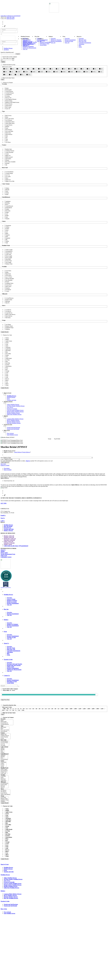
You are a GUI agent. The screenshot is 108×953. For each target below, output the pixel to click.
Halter (6, 272)
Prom (8, 398)
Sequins (7, 218)
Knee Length (8, 257)
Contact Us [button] (7, 675)
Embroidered (8, 207)
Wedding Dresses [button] (8, 594)
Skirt (6, 136)
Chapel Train (8, 253)
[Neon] (3, 751)
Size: (2, 457)
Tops (6, 139)
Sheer (6, 178)
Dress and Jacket (9, 118)
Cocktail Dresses (9, 93)
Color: (2, 459)
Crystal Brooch (9, 206)
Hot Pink (7, 363)
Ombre (7, 193)
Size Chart (3, 464)
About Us (3, 550)
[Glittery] (3, 748)
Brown (7, 378)
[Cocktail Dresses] (7, 724)
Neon (6, 191)
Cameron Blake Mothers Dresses (15, 419)
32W (86, 72)
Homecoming (8, 100)
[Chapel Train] (4, 772)
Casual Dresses (9, 91)
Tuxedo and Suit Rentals (13, 429)
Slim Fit (7, 302)
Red (6, 369)
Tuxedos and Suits (11, 400)
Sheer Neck (8, 286)
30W (79, 72)
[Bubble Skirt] (5, 734)
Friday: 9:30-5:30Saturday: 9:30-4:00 (9, 542)
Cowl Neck (8, 270)
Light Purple (8, 358)
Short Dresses (8, 134)
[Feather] (3, 765)
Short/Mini (8, 259)
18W (33, 72)
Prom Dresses (8, 104)
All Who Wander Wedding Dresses (16, 406)
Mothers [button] (6, 619)
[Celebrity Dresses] (5, 735)
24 (89, 69)
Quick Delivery (26, 452)
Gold (6, 377)
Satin (6, 236)
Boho (6, 117)
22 (83, 69)
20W (41, 72)
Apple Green (8, 341)
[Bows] (4, 758)
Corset (7, 154)
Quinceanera (8, 105)
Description (7, 468)
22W (49, 72)
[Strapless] (5, 801)
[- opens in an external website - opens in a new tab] (54, 12)
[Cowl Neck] (5, 776)
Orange (7, 371)
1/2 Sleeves (8, 309)
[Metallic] (3, 749)
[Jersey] (3, 766)
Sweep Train (8, 260)
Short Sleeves (8, 316)
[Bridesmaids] (7, 721)
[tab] (55, 396)
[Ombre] (3, 752)
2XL (29, 74)
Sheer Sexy (8, 132)
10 (46, 69)
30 (6, 72)
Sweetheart (8, 289)
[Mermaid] (4, 786)
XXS (94, 72)
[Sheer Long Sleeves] (5, 794)
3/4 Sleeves (8, 311)
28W (71, 72)
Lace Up (7, 175)
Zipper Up (8, 179)
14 (58, 69)
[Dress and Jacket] (5, 730)
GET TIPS (3, 503)
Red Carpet (8, 107)
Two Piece (8, 142)
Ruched (7, 163)
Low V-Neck (8, 277)
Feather (7, 209)
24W (56, 72)
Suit (6, 137)
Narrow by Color (7, 335)
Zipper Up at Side (9, 181)
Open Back (8, 158)
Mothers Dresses (11, 397)
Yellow (7, 338)
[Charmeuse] (3, 762)
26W (64, 72)
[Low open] (5, 745)
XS (101, 72)
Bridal (6, 88)
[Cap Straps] (5, 797)
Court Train (8, 254)
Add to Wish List (5, 462)
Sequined (7, 238)
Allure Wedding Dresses (13, 404)
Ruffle (7, 215)
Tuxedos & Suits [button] (8, 659)
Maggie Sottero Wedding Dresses (15, 411)
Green (7, 342)
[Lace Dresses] (5, 731)
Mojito (7, 339)
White (6, 385)
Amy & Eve (10, 407)
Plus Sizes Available (10, 161)
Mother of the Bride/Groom (12, 102)
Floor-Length (8, 256)
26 (95, 69)
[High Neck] (5, 779)
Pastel (6, 194)
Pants (6, 128)
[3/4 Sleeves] (5, 791)
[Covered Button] (5, 741)
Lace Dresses (8, 120)
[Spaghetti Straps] (5, 800)
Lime (6, 344)
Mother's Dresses (8, 530)
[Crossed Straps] (5, 742)
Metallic (7, 189)
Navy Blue (8, 353)
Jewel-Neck (8, 275)
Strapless (7, 288)
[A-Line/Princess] (4, 783)
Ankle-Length (8, 249)
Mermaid (7, 301)
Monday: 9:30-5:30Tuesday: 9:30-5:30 (9, 536)
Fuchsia (7, 364)
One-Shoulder (8, 280)
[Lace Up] (5, 744)
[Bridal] (7, 720)
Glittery (7, 188)
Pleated (7, 160)
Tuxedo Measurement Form (8, 554)
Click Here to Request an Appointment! (10, 15)
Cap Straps (8, 324)
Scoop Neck (8, 285)
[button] (25, 36)
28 (101, 69)
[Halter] (5, 777)
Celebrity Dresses (9, 150)
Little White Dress (9, 123)
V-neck (7, 291)
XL (22, 74)
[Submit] (2, 31)
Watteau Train (8, 264)
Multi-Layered (9, 157)
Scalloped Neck (9, 283)
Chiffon (7, 227)
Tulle (6, 242)
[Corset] (5, 738)
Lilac (6, 356)
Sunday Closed (8, 544)
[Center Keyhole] (5, 737)
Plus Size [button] (6, 609)
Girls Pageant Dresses (10, 99)
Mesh (6, 233)
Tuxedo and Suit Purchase (13, 427)
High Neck (8, 274)
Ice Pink (7, 360)
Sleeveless (8, 317)
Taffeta (7, 241)
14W (18, 72)
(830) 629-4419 (10, 18)
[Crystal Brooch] (4, 759)
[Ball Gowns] (5, 727)
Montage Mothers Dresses (13, 421)
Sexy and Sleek (9, 131)
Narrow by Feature (8, 82)
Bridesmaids (8, 89)
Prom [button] (5, 631)
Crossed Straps (9, 173)
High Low (8, 155)
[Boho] (5, 728)
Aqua (6, 345)
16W (26, 72)
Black (6, 380)
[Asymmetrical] (4, 770)
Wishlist (3, 551)
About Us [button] (6, 643)
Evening (7, 96)
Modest (7, 126)
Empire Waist (8, 299)
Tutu (6, 140)
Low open (8, 176)
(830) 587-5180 (10, 17)
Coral (6, 372)
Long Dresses (8, 125)
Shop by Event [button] (5, 864)
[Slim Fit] (4, 787)
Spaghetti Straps (9, 327)
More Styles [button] (4, 909)
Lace (6, 214)
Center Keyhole (9, 152)
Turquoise (7, 347)
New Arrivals (10, 433)
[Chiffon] (3, 763)
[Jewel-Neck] (5, 780)
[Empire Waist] (4, 784)
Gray (6, 382)
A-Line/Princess (9, 298)
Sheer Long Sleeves (10, 314)
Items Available (7, 469)
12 (52, 69)
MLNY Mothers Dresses (13, 420)
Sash (6, 217)
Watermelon (8, 366)
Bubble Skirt (8, 149)
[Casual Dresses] (7, 723)
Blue (6, 352)
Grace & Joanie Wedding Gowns (15, 410)
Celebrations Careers (6, 557)
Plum (6, 367)
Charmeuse (8, 225)
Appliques (8, 201)
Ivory (6, 374)
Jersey (6, 230)
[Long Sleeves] (5, 793)
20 (77, 69)
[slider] (96, 694)
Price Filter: (6, 58)
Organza (7, 235)
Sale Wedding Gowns (12, 434)
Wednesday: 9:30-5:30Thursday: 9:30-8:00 (10, 539)
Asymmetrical (8, 251)
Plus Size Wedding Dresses (14, 423)
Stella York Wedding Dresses (14, 414)
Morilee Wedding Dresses (13, 413)
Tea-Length (8, 262)
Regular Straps (9, 326)
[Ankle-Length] (4, 769)
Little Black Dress (9, 121)
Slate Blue (8, 350)
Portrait (7, 281)
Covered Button (9, 171)
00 (13, 69)
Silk (6, 239)
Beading (7, 203)
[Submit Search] (2, 43)
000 (6, 69)
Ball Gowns (8, 115)
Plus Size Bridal (8, 526)
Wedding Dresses (11, 396)
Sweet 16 (7, 108)
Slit (6, 165)
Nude (6, 375)
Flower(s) (7, 210)
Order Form (4, 555)
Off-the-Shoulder (9, 278)
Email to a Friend (5, 465)
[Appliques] (4, 755)
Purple (7, 355)
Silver (6, 383)
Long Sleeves (8, 313)
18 (70, 69)
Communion (8, 94)
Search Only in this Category (10, 56)
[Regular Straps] (5, 798)
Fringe (7, 212)
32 (12, 72)
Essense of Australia (12, 408)
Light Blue (8, 349)
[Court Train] (4, 773)
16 (64, 69)
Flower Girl (8, 97)
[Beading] (4, 756)
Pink (6, 361)
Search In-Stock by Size (9, 64)
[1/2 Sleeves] (5, 790)
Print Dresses (8, 129)
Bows (6, 204)
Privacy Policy (4, 552)
